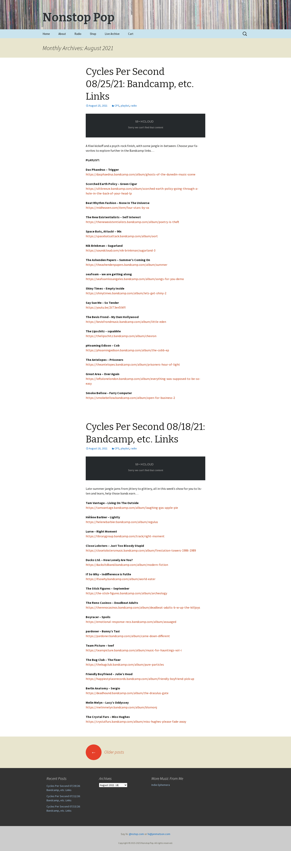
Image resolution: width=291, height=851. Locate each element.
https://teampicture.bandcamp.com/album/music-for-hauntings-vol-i (134, 650)
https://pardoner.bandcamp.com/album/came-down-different (128, 636)
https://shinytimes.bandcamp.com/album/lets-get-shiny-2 (126, 293)
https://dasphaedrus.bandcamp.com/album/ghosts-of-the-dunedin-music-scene (140, 174)
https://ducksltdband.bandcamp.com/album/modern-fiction (127, 565)
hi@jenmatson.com (159, 834)
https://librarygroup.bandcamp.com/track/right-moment (125, 536)
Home (46, 34)
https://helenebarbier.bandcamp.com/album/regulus (122, 522)
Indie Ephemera (160, 785)
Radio (77, 34)
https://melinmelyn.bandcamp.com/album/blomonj (121, 707)
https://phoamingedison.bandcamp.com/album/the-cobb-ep (127, 350)
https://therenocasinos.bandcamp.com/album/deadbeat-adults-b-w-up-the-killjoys (143, 607)
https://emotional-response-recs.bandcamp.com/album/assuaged (131, 622)
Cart (130, 34)
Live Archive (112, 34)
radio (134, 105)
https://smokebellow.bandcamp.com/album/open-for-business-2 (130, 398)
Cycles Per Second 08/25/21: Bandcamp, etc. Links (140, 84)
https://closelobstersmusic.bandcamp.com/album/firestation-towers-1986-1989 (141, 550)
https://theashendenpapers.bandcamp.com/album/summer (126, 265)
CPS (117, 105)
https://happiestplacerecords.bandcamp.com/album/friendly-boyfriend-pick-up (140, 679)
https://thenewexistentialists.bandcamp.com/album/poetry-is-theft (132, 222)
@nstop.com (136, 834)
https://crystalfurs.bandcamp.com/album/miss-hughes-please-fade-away (136, 721)
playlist (125, 105)
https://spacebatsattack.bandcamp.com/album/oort (122, 236)
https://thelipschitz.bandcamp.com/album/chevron (121, 336)
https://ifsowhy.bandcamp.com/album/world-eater (120, 579)
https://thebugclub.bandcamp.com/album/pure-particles (125, 664)
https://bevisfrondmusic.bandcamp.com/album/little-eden (126, 322)
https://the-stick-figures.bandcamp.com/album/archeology (126, 593)
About (62, 34)
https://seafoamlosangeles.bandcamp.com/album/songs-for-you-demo (135, 279)
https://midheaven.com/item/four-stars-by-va (117, 208)
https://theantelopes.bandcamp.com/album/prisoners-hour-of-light (133, 364)
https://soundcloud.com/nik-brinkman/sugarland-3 (120, 250)
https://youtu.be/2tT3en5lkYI (106, 307)
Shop (93, 34)
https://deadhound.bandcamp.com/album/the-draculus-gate (127, 693)
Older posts (107, 752)
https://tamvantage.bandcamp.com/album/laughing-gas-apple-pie (132, 508)
